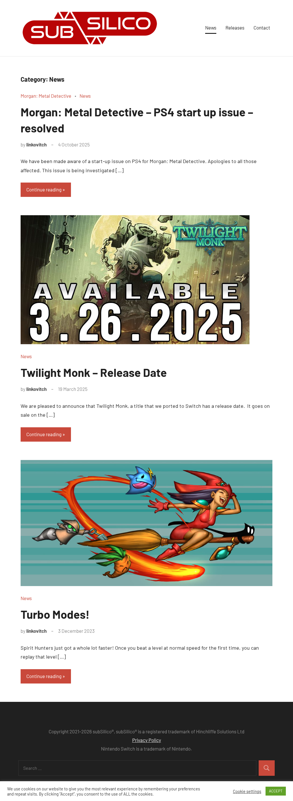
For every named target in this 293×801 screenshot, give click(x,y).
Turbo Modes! (55, 614)
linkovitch (36, 144)
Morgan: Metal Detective (46, 96)
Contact (262, 27)
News (210, 27)
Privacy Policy (146, 740)
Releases (234, 27)
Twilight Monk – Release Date (94, 372)
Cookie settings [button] (247, 791)
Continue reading (44, 189)
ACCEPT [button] (275, 791)
